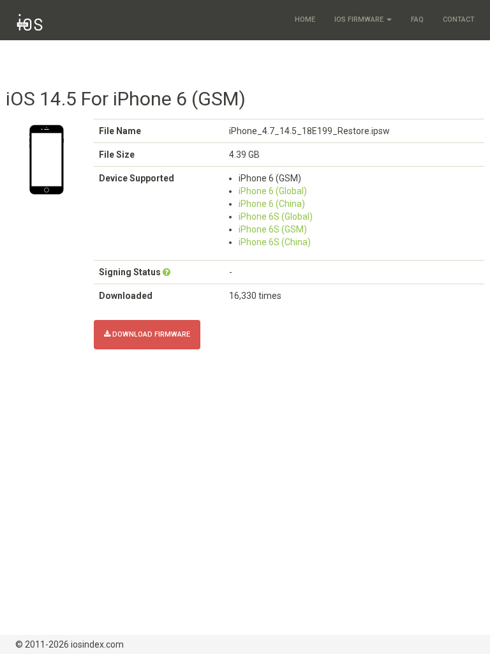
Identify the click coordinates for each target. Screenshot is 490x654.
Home (305, 19)
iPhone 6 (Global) (273, 191)
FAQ (417, 19)
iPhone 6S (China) (275, 242)
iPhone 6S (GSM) (273, 229)
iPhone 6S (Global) (276, 216)
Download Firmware (150, 334)
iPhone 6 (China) (272, 204)
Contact (459, 19)
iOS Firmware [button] (359, 19)
